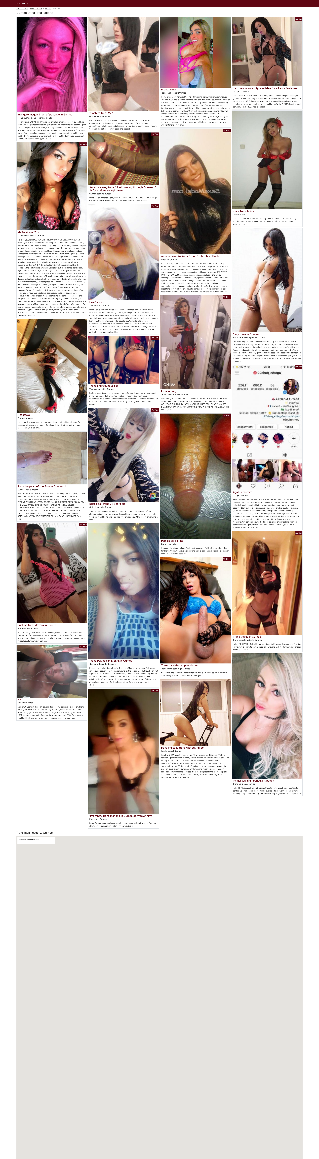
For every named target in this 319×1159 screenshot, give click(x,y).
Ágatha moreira (242, 492)
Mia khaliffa (168, 89)
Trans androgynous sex (103, 385)
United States (36, 8)
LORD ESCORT (23, 3)
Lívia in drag (168, 391)
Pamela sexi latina (172, 540)
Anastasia (24, 414)
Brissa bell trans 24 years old (107, 503)
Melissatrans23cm (29, 232)
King (20, 699)
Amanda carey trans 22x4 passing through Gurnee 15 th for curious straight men (122, 189)
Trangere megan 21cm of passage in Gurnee (45, 114)
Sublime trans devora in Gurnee (37, 625)
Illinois (48, 8)
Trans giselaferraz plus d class (180, 665)
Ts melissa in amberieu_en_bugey (253, 780)
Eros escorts (22, 8)
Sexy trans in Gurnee (246, 334)
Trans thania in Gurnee (247, 636)
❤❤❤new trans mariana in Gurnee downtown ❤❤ (120, 815)
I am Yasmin (96, 302)
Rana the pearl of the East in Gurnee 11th (43, 486)
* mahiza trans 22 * (101, 113)
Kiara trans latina (243, 211)
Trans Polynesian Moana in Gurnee (110, 660)
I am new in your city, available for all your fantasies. (265, 88)
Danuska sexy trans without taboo (182, 747)
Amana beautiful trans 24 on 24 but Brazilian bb (191, 256)
